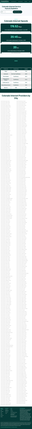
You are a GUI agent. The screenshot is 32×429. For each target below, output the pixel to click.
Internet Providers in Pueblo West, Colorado (22, 266)
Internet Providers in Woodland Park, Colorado (22, 393)
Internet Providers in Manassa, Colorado (21, 157)
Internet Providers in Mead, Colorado (21, 170)
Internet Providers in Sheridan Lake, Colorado (22, 308)
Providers (25, 1)
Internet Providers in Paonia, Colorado (21, 236)
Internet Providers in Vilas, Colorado (21, 362)
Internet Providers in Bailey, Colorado (5, 132)
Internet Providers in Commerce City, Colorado (6, 218)
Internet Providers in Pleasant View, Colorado (22, 259)
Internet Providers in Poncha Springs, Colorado (22, 260)
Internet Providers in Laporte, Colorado (21, 129)
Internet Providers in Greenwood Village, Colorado (7, 346)
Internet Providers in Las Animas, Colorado (22, 132)
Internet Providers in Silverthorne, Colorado (22, 314)
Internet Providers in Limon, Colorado (21, 136)
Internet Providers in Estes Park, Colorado (6, 283)
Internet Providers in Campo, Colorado (5, 178)
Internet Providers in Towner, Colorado (21, 349)
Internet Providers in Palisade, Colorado (21, 232)
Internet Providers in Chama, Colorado (5, 195)
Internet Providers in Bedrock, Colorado (5, 137)
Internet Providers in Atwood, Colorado (5, 123)
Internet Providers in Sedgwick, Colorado (21, 301)
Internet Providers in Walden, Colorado (21, 366)
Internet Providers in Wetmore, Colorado (21, 380)
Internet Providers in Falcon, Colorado (5, 288)
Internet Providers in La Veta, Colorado (21, 119)
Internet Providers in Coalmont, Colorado (5, 209)
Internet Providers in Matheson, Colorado (21, 164)
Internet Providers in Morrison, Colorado (21, 195)
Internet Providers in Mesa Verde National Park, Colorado (23, 177)
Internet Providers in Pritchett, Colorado (21, 263)
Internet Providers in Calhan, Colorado (5, 177)
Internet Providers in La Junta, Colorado (21, 116)
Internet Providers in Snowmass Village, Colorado (22, 321)
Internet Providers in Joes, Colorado (5, 401)
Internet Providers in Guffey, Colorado (5, 349)
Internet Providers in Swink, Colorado (21, 339)
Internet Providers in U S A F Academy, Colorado (22, 356)
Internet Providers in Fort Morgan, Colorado (6, 304)
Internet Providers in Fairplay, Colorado (5, 287)
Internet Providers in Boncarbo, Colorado (5, 150)
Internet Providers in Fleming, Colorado (5, 294)
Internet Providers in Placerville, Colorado (21, 256)
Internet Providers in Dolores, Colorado (5, 253)
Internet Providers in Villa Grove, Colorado (21, 363)
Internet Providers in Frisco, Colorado (5, 314)
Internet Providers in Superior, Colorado (21, 338)
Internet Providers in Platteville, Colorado (21, 257)
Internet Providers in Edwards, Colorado (5, 270)
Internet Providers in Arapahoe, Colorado (5, 115)
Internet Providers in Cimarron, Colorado (5, 202)
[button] (17, 12)
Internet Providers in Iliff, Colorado (5, 393)
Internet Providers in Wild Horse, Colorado (21, 386)
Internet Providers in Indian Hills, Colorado (6, 394)
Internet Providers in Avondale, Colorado (5, 130)
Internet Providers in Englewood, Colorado (6, 280)
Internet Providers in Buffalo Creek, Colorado (6, 170)
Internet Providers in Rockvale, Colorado (21, 281)
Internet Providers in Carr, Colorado (5, 184)
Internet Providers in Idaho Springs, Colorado (6, 387)
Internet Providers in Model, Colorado (21, 181)
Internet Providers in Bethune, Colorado (5, 143)
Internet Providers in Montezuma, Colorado (22, 191)
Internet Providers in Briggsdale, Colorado (6, 161)
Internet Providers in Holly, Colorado (5, 376)
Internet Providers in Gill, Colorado (5, 328)
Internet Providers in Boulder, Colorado (5, 154)
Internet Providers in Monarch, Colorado (21, 185)
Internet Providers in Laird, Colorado (21, 122)
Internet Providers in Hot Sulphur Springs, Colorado (7, 380)
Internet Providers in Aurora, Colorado (5, 126)
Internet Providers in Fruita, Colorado (5, 315)
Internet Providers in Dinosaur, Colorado (5, 250)
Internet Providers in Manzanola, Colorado (21, 161)
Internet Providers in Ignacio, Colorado (5, 391)
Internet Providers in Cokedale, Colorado (5, 211)
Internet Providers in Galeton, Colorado (5, 318)
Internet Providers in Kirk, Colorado (21, 109)
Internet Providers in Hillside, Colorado (5, 373)
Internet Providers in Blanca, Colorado (5, 147)
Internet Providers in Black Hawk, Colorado (6, 146)
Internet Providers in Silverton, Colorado (21, 315)
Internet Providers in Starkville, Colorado (21, 328)
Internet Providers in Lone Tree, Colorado (21, 146)
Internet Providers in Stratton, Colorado (21, 335)
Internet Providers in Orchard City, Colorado (22, 222)
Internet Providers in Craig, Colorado (5, 229)
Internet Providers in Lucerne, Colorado (21, 153)
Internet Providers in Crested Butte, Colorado (6, 233)
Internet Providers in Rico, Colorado (21, 277)
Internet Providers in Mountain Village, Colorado (22, 198)
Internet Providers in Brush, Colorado (5, 167)
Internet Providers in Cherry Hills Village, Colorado (6, 198)
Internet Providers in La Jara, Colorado (21, 115)
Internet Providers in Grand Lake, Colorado (6, 339)
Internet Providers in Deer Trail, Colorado (5, 243)
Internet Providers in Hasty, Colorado (5, 359)
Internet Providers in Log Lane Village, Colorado (22, 143)
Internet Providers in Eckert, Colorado (5, 266)
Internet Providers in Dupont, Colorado (5, 259)
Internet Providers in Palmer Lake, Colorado (22, 233)
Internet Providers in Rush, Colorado (21, 288)
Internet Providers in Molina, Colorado (21, 184)
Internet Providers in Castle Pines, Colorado (6, 187)
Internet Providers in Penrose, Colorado (21, 246)
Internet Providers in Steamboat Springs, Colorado (23, 329)
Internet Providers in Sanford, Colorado (21, 297)
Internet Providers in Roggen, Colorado (21, 284)
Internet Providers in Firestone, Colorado (5, 291)
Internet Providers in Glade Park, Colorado (6, 329)
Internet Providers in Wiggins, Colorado (21, 384)
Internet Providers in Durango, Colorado (5, 260)
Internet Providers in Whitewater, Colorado (22, 383)
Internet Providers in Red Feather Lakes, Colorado (22, 273)
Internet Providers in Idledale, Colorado (5, 390)
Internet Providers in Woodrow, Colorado (21, 394)
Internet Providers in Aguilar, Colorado (5, 102)
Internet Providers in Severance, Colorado (21, 304)
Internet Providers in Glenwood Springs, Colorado (6, 332)
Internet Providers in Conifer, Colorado (5, 222)
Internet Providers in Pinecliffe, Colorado (21, 253)
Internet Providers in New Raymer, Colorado (22, 205)
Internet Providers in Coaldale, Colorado (5, 208)
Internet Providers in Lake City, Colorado (21, 123)
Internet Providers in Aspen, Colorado (5, 122)
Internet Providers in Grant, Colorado (5, 342)
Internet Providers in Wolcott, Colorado (21, 391)
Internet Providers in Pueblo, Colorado (21, 264)
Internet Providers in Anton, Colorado (5, 112)
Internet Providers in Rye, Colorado (21, 290)
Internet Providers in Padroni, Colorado (21, 229)
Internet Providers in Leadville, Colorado (21, 133)
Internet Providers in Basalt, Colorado (5, 133)
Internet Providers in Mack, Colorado (21, 156)
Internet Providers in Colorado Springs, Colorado (6, 215)
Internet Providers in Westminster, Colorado (22, 377)
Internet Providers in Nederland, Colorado (21, 202)
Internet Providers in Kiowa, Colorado (21, 108)
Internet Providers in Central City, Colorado (6, 194)
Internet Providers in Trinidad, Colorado (21, 352)
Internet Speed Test (13, 1)
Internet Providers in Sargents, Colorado (21, 298)
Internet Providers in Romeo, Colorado (21, 287)
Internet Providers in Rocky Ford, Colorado (22, 283)
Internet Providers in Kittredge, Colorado (21, 112)
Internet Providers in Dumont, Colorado (5, 257)
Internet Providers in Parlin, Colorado (21, 242)
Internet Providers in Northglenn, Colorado (22, 208)
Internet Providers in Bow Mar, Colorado (5, 156)
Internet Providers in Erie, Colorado (5, 281)
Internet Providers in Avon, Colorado (5, 129)
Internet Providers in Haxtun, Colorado (5, 362)
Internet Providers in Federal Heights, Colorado (6, 290)
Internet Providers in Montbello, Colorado (21, 187)
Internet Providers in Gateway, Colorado (5, 322)
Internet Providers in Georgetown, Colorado (6, 325)
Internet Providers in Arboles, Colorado (5, 116)
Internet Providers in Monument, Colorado (21, 194)
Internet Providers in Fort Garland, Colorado (6, 301)
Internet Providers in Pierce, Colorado (21, 250)
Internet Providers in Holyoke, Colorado (5, 377)
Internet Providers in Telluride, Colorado (21, 342)
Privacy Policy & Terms (14, 412)
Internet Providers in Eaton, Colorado (5, 264)
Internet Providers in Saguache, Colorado (21, 291)
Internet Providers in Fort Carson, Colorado (6, 298)
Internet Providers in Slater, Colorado (21, 318)
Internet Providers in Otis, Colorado (21, 225)
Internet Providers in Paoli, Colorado (21, 235)
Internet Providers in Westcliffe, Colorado (21, 376)
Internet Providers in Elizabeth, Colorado (5, 277)
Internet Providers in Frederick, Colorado (5, 312)
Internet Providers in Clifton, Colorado (5, 205)
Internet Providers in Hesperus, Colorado (5, 369)
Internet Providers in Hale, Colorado (5, 353)
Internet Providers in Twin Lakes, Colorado (22, 353)
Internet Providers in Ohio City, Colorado (21, 215)
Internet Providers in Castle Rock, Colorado (6, 188)
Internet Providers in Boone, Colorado (5, 153)
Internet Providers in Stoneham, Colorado (21, 332)
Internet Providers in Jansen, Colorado (5, 397)
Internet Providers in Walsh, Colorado (21, 369)
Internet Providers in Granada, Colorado (5, 335)
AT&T (1, 412)
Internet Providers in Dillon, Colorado (5, 249)
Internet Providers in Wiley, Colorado (21, 387)
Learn (29, 1)
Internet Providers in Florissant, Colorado (6, 297)
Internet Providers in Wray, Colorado (21, 397)
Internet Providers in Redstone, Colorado (21, 274)
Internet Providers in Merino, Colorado (21, 174)
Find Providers (2, 411)
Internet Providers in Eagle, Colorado (5, 263)
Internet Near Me (20, 1)
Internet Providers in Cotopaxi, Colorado (5, 226)
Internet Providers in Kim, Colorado (21, 106)
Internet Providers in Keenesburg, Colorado (22, 102)
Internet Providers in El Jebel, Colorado (5, 273)
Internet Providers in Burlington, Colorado (6, 171)
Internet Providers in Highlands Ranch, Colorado (6, 370)
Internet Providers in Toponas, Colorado (21, 346)
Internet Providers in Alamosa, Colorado (5, 105)
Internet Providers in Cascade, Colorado (5, 185)
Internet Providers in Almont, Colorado (5, 109)
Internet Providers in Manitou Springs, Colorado (22, 160)
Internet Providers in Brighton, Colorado (5, 163)
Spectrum (2, 415)
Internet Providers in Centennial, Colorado (6, 191)
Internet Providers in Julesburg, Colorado (5, 404)
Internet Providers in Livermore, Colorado (21, 140)
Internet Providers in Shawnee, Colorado (21, 305)
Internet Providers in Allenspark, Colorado (6, 106)
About (11, 409)
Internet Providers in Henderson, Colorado (6, 366)
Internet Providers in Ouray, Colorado (21, 226)
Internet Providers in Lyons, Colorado (21, 154)
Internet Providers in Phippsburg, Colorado (22, 249)
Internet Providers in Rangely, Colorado (21, 270)
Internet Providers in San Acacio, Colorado (22, 294)
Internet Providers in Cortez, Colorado (5, 225)
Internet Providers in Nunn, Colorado (21, 212)
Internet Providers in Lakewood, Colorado (21, 126)
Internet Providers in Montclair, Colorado (21, 188)
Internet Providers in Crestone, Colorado (5, 235)
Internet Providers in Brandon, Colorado (5, 157)
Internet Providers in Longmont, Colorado (21, 147)
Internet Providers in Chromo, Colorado (5, 201)
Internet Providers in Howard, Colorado (5, 383)
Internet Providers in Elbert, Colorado (5, 274)
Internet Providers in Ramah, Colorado (21, 267)
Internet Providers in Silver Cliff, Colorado (21, 311)
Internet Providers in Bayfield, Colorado (5, 136)
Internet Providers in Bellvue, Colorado (5, 139)
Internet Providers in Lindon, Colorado (21, 137)
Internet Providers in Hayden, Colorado (5, 363)
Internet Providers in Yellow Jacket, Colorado (22, 400)
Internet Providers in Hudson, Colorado (5, 384)
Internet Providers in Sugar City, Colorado (21, 336)
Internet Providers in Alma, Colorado (5, 108)
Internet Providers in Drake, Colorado (5, 256)
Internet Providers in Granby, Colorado (5, 336)
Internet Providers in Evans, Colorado (5, 284)
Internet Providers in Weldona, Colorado (21, 373)
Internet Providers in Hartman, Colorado (5, 356)
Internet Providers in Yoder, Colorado (21, 401)
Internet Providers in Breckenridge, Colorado (6, 160)
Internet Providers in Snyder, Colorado (21, 322)
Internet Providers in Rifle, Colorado (21, 280)
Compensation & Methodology (13, 414)
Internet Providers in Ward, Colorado (21, 370)
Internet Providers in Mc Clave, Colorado (21, 167)
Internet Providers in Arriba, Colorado (5, 119)
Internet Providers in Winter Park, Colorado (22, 390)
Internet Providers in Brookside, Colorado (6, 164)
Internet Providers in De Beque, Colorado (5, 242)
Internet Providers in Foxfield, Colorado (5, 308)
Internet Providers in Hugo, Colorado (5, 386)
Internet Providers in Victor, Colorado (21, 360)
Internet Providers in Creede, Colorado (5, 232)
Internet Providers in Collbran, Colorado (5, 212)
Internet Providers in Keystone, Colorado (21, 105)
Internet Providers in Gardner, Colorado (5, 321)
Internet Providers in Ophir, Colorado (21, 219)
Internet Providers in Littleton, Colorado (21, 139)
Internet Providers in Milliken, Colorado (21, 178)
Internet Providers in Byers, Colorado (5, 174)
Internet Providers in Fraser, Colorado (5, 311)
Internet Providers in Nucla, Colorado (21, 211)
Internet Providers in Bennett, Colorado (5, 140)
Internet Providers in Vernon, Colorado (21, 359)
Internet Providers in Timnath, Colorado (21, 345)
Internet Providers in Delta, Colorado (5, 246)
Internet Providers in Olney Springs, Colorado (22, 218)
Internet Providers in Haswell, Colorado (5, 360)
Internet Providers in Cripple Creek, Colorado (6, 236)
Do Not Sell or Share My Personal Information (14, 416)
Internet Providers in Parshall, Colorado (21, 243)
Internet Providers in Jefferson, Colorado (5, 400)
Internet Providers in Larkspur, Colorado (21, 130)
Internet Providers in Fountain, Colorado (5, 305)
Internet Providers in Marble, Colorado (21, 163)
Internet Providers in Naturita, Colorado (21, 201)
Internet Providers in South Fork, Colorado (22, 325)
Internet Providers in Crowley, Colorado (5, 239)
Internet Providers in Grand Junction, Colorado (6, 338)
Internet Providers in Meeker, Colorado (21, 171)
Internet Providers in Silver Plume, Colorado (22, 312)
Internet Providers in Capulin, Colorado (5, 181)
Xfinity (1, 416)
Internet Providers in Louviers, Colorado (21, 150)
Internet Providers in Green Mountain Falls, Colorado (7, 345)
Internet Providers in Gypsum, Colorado (5, 352)
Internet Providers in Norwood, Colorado (21, 209)
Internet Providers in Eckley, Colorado (5, 267)
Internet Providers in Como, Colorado (5, 219)
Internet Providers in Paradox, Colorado (21, 239)
